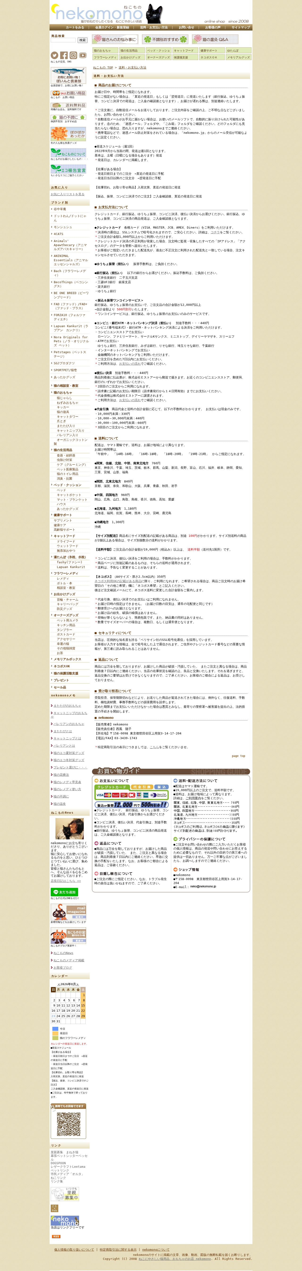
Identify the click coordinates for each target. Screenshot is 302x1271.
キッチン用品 (64, 625)
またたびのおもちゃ (67, 705)
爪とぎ (60, 421)
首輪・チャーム (66, 599)
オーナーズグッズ (66, 615)
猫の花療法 (61, 774)
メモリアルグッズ (238, 57)
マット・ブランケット (71, 499)
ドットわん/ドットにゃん (70, 218)
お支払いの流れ (130, 363)
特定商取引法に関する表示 (118, 1249)
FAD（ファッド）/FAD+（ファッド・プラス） (70, 306)
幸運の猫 (61, 644)
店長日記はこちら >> (66, 881)
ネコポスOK (62, 666)
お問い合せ (186, 27)
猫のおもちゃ (63, 392)
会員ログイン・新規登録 (112, 27)
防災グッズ (63, 609)
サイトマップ (241, 27)
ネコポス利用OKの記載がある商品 (118, 581)
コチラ (215, 232)
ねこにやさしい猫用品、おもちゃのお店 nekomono (175, 1259)
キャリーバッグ (66, 604)
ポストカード (64, 634)
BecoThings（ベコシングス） (71, 284)
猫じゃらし (63, 398)
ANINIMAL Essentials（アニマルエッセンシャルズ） (71, 260)
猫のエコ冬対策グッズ (69, 760)
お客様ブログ (63, 967)
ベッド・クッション (67, 485)
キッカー (61, 407)
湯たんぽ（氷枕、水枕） (71, 557)
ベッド (60, 490)
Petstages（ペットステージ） (70, 354)
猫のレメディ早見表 (67, 782)
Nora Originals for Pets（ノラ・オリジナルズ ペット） (71, 341)
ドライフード (64, 541)
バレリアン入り (66, 435)
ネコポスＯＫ (209, 57)
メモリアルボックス (67, 659)
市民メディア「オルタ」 (67, 1174)
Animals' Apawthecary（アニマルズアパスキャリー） (70, 245)
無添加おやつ (64, 550)
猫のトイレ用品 (66, 474)
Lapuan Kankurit (69, 567)
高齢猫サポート (64, 529)
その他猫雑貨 (64, 648)
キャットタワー (66, 416)
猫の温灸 (60, 804)
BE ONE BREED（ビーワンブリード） (71, 295)
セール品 (60, 687)
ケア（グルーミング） (71, 464)
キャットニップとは (67, 738)
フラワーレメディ (66, 573)
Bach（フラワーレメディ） (70, 273)
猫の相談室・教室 (66, 385)
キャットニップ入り (69, 430)
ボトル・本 (63, 583)
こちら (154, 747)
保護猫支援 (181, 57)
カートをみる (75, 27)
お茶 (58, 653)
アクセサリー (64, 639)
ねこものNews (63, 953)
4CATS (58, 234)
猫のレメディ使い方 (67, 789)
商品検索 (58, 36)
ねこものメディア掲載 (69, 960)
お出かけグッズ (64, 594)
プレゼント (61, 680)
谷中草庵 (60, 209)
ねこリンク (58, 1178)
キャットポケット (67, 495)
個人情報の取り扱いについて (74, 1249)
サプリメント (63, 520)
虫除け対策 (63, 460)
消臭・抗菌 (63, 478)
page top (238, 756)
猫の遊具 (61, 412)
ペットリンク (60, 1170)
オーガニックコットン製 (71, 442)
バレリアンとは (64, 745)
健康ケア (60, 525)
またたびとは (63, 731)
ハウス (60, 504)
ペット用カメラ (66, 620)
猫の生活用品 (63, 450)
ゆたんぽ (233, 50)
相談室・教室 (64, 588)
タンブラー (63, 630)
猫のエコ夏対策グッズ (69, 753)
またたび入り (64, 426)
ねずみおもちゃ (66, 402)
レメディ (61, 578)
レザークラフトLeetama (68, 1166)
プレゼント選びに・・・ (70, 767)
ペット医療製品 (66, 469)
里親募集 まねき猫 (64, 1152)
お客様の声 (213, 27)
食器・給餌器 (64, 455)
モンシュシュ (63, 227)
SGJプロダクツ (64, 363)
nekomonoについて (156, 1249)
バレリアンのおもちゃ (69, 724)
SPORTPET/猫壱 (65, 370)
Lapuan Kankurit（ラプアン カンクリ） (71, 328)
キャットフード (64, 536)
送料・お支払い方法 (154, 27)
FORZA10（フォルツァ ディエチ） (71, 317)
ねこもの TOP (103, 67)
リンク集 (57, 1181)
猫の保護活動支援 (66, 673)
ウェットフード (66, 546)
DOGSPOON (58, 1163)
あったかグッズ (64, 377)
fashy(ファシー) (68, 562)
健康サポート (63, 515)
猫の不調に (61, 796)
